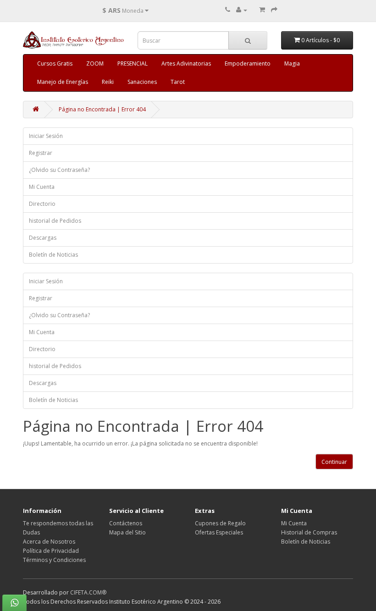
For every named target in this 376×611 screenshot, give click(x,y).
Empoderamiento (248, 63)
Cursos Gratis (54, 63)
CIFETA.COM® (88, 592)
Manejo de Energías (62, 82)
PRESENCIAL (132, 63)
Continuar (334, 462)
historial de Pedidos (55, 221)
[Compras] (262, 10)
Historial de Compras (309, 532)
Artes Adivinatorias (186, 63)
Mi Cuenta (42, 187)
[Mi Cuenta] (241, 10)
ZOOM (95, 63)
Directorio (42, 204)
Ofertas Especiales (219, 532)
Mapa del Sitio (127, 532)
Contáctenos (125, 523)
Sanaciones (142, 82)
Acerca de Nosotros (49, 541)
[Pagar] (274, 10)
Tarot (178, 82)
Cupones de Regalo (220, 523)
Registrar (40, 153)
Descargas (42, 238)
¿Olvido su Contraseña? (59, 170)
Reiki (108, 82)
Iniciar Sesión (46, 136)
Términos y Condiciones (54, 560)
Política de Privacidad (51, 551)
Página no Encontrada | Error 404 (102, 109)
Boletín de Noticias (53, 255)
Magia (292, 63)
